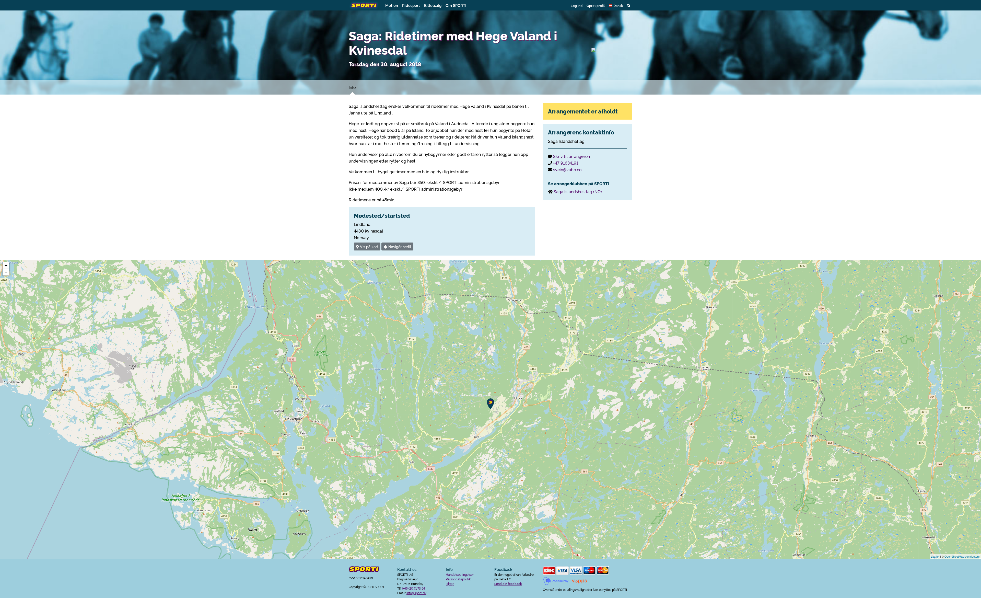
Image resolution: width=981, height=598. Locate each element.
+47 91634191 (565, 163)
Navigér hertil (399, 246)
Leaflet (935, 556)
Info (352, 87)
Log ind (576, 5)
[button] (616, 5)
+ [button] (6, 265)
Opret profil (596, 5)
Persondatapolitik (458, 579)
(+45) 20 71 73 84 (413, 588)
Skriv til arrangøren (571, 156)
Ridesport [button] (411, 5)
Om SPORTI (456, 5)
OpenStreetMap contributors (962, 556)
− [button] (6, 272)
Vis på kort (368, 246)
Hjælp (450, 583)
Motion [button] (391, 5)
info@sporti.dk (416, 593)
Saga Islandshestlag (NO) (578, 191)
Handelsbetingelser (460, 574)
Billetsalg (432, 5)
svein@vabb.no (567, 169)
